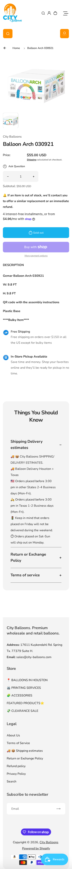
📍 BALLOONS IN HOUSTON (27, 680)
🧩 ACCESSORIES (19, 695)
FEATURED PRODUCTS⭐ (25, 703)
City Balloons (49, 842)
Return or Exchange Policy (25, 758)
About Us (13, 735)
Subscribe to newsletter (27, 794)
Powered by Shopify (36, 848)
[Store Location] (64, 33)
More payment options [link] (36, 255)
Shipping (31, 159)
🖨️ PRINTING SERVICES (24, 688)
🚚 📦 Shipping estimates (25, 751)
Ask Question (16, 166)
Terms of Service (18, 743)
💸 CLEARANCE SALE (22, 711)
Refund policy (16, 766)
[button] (10, 120)
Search (11, 781)
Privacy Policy (16, 774)
